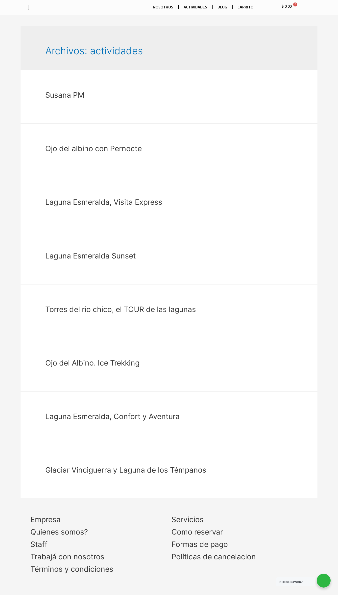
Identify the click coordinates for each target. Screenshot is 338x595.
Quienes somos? (59, 531)
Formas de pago (199, 544)
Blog (222, 7)
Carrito (245, 7)
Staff (39, 544)
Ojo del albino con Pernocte (93, 148)
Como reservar (197, 531)
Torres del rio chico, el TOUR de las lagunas (120, 309)
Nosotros (163, 7)
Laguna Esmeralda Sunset (90, 255)
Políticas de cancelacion (213, 556)
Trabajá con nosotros (67, 556)
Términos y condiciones (71, 569)
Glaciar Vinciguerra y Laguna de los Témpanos (125, 469)
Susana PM (64, 94)
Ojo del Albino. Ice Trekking (92, 362)
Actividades (195, 7)
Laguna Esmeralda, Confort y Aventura (112, 416)
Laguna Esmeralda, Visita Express (103, 202)
